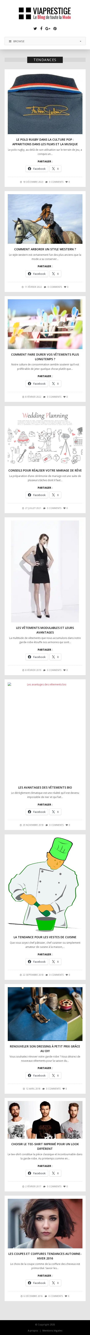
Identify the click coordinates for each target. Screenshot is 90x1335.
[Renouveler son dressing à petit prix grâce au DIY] (45, 1014)
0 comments (56, 181)
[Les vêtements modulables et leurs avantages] (45, 571)
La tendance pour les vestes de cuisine (45, 937)
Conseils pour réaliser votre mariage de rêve (45, 470)
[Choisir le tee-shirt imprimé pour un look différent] (45, 1120)
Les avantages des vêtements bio (45, 787)
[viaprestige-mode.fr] (45, 14)
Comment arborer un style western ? (45, 249)
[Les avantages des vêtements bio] (45, 732)
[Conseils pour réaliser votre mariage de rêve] (45, 437)
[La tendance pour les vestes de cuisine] (45, 885)
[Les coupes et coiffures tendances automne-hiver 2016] (45, 1223)
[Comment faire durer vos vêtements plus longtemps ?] (45, 324)
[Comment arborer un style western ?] (45, 219)
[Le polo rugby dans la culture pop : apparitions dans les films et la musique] (45, 103)
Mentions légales (52, 1330)
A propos (33, 1330)
